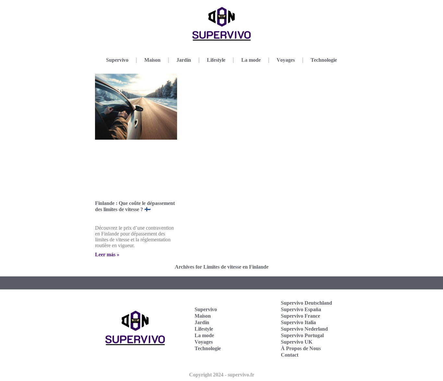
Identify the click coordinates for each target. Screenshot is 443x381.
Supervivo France (300, 316)
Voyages (286, 60)
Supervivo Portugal (302, 335)
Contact (289, 355)
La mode (251, 60)
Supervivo (117, 60)
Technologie (324, 60)
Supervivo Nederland (304, 329)
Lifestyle (216, 60)
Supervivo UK (296, 342)
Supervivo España (301, 309)
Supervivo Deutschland (306, 303)
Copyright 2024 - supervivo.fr (221, 374)
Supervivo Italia (298, 322)
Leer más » (107, 254)
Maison (152, 60)
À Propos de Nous (301, 348)
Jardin (183, 60)
